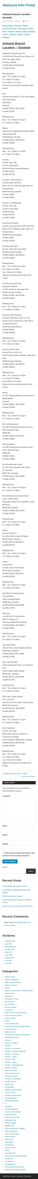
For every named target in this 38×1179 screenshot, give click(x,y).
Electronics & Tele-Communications (17, 1035)
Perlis (4, 31)
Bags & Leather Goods (13, 982)
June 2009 (8, 955)
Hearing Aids (9, 1087)
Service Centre (10, 1147)
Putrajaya (6, 37)
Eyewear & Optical (11, 1043)
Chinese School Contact (13, 1015)
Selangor (17, 25)
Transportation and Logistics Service (14, 886)
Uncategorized (10, 1164)
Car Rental (8, 1010)
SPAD (7, 1150)
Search (4, 867)
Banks (27, 21)
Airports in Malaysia (12, 979)
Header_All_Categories (13, 1079)
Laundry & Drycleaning (13, 1112)
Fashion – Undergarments (14, 1065)
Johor (5, 34)
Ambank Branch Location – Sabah (15, 773)
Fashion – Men (10, 1059)
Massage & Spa (10, 1120)
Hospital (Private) (11, 1098)
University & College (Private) (15, 1169)
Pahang (11, 31)
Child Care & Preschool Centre (15, 1013)
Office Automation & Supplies (12, 896)
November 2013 (10, 947)
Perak (30, 28)
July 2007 (8, 963)
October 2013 (9, 949)
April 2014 (8, 944)
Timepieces (9, 1158)
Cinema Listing (10, 1018)
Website (5, 844)
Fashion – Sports (11, 1062)
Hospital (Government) (13, 1095)
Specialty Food (10, 1153)
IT (5, 1103)
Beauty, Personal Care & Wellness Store (19, 990)
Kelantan (5, 28)
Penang (14, 28)
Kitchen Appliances (11, 1109)
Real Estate (9, 1142)
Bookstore (8, 996)
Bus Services (9, 1001)
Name (5, 826)
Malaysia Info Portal (19, 5)
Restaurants (9, 1145)
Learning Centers (11, 1114)
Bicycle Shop (9, 993)
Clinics (7, 1021)
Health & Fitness (10, 1081)
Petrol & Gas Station (12, 1134)
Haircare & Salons (11, 1076)
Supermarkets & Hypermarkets (16, 1156)
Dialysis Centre (10, 1032)
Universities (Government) (14, 1167)
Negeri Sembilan (29, 31)
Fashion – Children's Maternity (15, 1051)
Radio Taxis (9, 1139)
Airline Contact (10, 977)
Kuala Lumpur (7, 25)
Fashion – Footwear (12, 1054)
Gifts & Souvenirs (11, 1070)
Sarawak (12, 34)
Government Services (12, 1073)
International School (12, 1101)
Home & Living (10, 1092)
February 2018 (10, 941)
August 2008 (9, 958)
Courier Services (11, 1029)
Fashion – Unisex (11, 1068)
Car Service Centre (27, 776)
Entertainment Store (12, 1037)
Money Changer (10, 1123)
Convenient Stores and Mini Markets (17, 1026)
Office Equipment (11, 1131)
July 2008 (8, 960)
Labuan (26, 34)
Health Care (9, 1084)
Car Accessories (11, 1007)
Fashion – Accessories (13, 1048)
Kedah (25, 25)
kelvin (19, 21)
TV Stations (9, 1161)
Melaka (18, 31)
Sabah (19, 34)
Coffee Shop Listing (11, 1024)
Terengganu (22, 28)
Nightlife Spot (9, 1125)
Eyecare (8, 1040)
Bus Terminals (10, 1004)
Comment (6, 796)
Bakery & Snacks (11, 985)
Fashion (8, 1046)
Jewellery (8, 1106)
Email (5, 835)
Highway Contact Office (13, 1090)
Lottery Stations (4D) (12, 1117)
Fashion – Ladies (11, 1057)
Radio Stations (10, 1136)
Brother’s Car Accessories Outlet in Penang (17, 906)
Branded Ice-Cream (12, 999)
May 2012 (8, 952)
